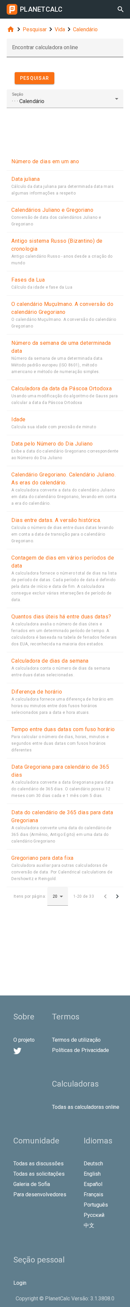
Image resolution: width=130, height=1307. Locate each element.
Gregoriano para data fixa (42, 858)
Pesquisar (35, 29)
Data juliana (25, 179)
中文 (89, 1225)
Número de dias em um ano (45, 161)
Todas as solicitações (39, 1174)
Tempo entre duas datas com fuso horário (63, 729)
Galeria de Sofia (31, 1184)
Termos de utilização (76, 1040)
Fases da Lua (28, 280)
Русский (94, 1215)
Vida (60, 29)
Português (96, 1205)
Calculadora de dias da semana (50, 661)
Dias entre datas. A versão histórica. (56, 520)
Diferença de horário (36, 692)
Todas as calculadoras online (85, 1107)
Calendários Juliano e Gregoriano (52, 210)
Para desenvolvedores (39, 1194)
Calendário (85, 29)
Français (93, 1194)
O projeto (24, 1040)
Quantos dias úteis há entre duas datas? (61, 616)
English (92, 1174)
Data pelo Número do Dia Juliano (52, 444)
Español (93, 1184)
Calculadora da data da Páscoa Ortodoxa (61, 388)
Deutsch (93, 1163)
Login (19, 1283)
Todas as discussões (38, 1163)
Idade (18, 419)
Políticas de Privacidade (80, 1050)
